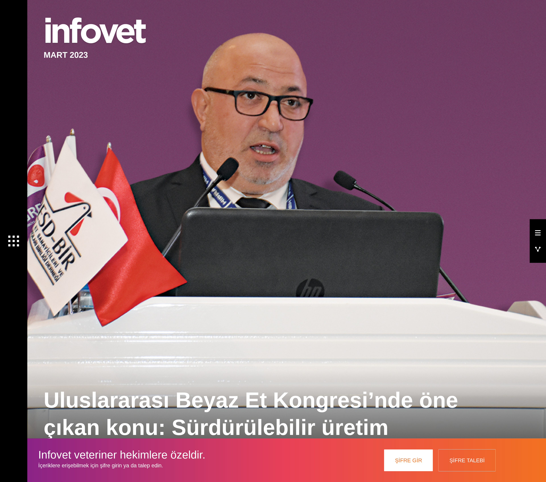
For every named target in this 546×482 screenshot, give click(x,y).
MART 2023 (66, 54)
